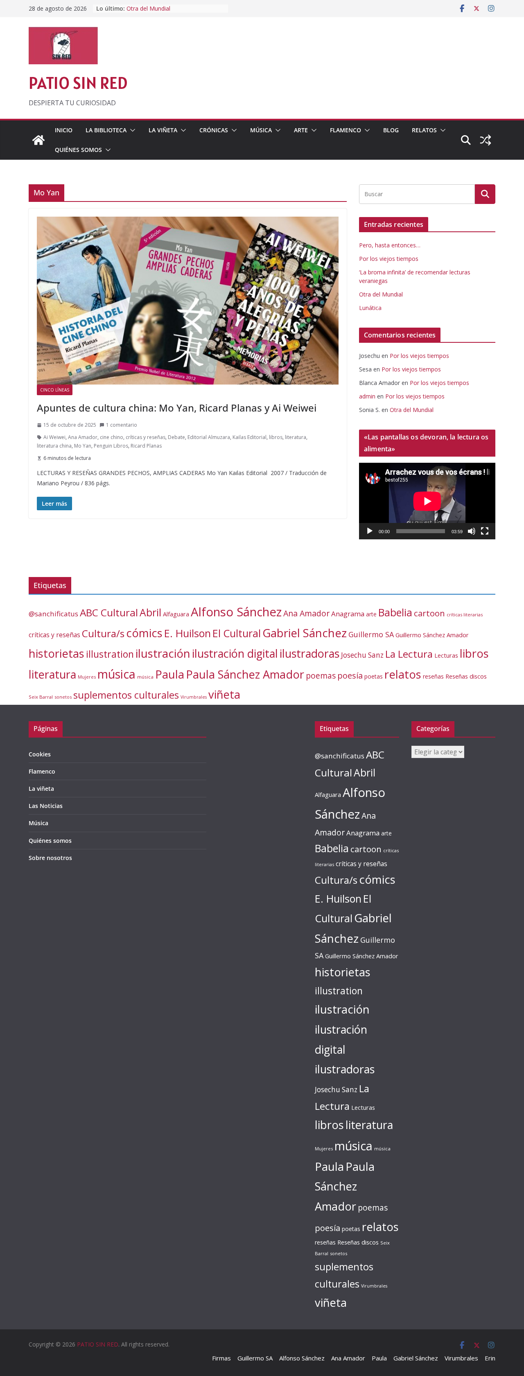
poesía (350, 675)
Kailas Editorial (250, 437)
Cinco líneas (54, 390)
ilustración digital (235, 653)
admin (367, 396)
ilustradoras (309, 653)
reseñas (433, 676)
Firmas (221, 1358)
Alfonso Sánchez (236, 612)
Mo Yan (82, 445)
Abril (150, 612)
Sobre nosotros (50, 858)
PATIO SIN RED (78, 82)
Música (261, 130)
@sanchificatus (53, 613)
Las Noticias (46, 806)
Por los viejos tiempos (388, 259)
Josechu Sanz (362, 655)
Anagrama (347, 613)
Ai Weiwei (54, 437)
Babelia (395, 612)
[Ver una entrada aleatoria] (485, 140)
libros (275, 437)
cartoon (429, 613)
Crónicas (213, 130)
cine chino (111, 437)
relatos (402, 674)
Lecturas (446, 655)
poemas (321, 675)
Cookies (40, 754)
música (116, 674)
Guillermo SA (371, 634)
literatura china (54, 445)
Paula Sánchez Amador (245, 674)
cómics (144, 632)
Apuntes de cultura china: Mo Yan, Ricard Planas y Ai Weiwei (176, 407)
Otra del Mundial (148, 8)
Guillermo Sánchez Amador (432, 635)
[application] (427, 501)
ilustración (163, 653)
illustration (110, 654)
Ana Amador (82, 437)
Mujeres (87, 677)
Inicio (63, 130)
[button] (131, 130)
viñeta (224, 694)
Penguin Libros (111, 445)
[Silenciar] (472, 531)
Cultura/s (103, 633)
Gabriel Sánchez (304, 632)
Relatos (424, 130)
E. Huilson (187, 633)
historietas (56, 653)
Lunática (370, 308)
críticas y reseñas (145, 437)
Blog (391, 130)
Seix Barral (41, 697)
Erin (490, 1358)
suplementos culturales (126, 695)
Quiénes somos (78, 150)
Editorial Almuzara (208, 437)
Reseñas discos (466, 676)
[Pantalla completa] (485, 531)
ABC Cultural (109, 612)
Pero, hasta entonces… (389, 245)
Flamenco (345, 130)
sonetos (63, 697)
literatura (295, 437)
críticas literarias (465, 614)
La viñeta (163, 130)
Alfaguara (176, 614)
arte (371, 614)
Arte (301, 130)
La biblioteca (106, 130)
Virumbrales (194, 697)
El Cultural (236, 633)
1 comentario (121, 424)
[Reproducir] (370, 531)
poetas (373, 676)
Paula (169, 674)
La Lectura (409, 654)
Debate (176, 437)
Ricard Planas (146, 445)
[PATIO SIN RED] (38, 140)
